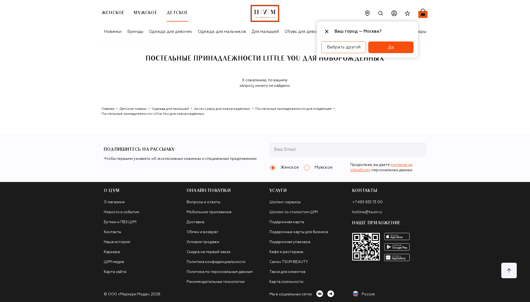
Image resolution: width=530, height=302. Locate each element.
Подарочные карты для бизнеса (298, 232)
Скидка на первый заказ (208, 252)
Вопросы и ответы (203, 202)
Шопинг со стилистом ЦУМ (293, 212)
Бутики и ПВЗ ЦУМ (120, 222)
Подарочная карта (286, 222)
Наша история (117, 242)
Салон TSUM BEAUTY (288, 262)
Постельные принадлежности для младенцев (293, 109)
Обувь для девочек (304, 32)
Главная (108, 109)
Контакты (112, 232)
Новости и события (121, 212)
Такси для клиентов (287, 272)
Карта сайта (115, 272)
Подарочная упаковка (289, 242)
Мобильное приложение (209, 212)
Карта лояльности (286, 282)
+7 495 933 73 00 (367, 202)
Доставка (195, 222)
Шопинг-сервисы (285, 202)
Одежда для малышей (170, 109)
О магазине (114, 202)
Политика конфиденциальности (216, 262)
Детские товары (133, 109)
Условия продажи (203, 242)
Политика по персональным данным (220, 272)
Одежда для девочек (170, 32)
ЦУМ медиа (114, 262)
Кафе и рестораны (286, 252)
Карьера (112, 252)
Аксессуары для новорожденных (222, 109)
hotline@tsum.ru (367, 212)
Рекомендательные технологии (216, 282)
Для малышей (265, 32)
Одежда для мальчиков (222, 32)
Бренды (135, 32)
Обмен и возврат (202, 232)
